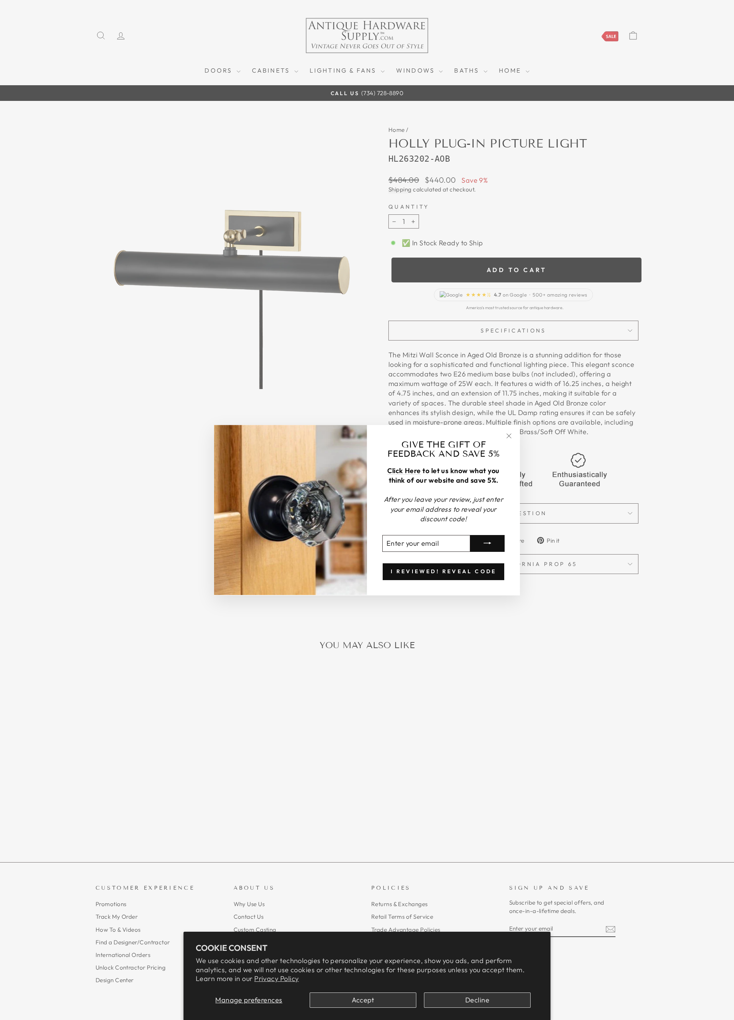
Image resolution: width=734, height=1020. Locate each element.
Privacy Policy (276, 978)
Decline (477, 1000)
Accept (363, 1000)
